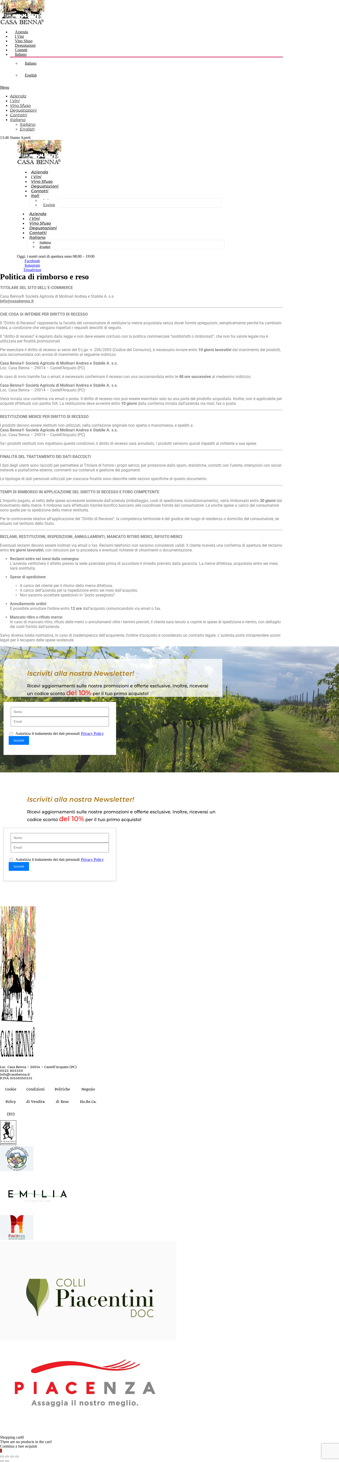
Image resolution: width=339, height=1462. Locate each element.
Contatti (21, 50)
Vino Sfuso (24, 41)
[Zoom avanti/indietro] (2, 1456)
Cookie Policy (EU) (10, 1101)
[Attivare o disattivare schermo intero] (7, 1456)
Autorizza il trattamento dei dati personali (59, 733)
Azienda (21, 32)
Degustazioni (25, 45)
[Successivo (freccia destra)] (7, 1461)
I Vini (19, 36)
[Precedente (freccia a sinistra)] (2, 1461)
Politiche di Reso (62, 1095)
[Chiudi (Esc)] (17, 1456)
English (31, 75)
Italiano (21, 54)
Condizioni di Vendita (35, 1095)
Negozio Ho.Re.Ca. (88, 1095)
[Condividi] (12, 1456)
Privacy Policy (92, 733)
